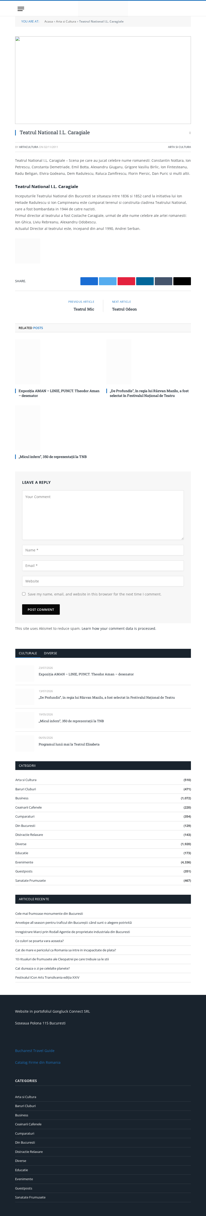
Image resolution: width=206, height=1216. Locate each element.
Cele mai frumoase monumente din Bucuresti (49, 913)
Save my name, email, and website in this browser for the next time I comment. (95, 594)
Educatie (21, 853)
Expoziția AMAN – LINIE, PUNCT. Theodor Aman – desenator (59, 393)
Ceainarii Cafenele (28, 807)
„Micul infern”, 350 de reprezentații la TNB (53, 456)
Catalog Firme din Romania (38, 1062)
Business (21, 798)
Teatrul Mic (84, 309)
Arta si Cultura (66, 21)
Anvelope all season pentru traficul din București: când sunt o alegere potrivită (73, 922)
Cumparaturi (24, 816)
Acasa (48, 21)
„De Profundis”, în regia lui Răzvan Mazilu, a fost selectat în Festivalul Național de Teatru (149, 393)
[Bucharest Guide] (103, 9)
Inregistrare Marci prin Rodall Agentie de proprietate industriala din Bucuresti (72, 932)
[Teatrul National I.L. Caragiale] (103, 80)
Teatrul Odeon (124, 309)
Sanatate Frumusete (30, 880)
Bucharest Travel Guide (35, 1050)
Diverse (50, 653)
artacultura (28, 147)
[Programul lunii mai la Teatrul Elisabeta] (24, 743)
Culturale (28, 653)
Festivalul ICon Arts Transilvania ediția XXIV (47, 977)
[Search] (186, 9)
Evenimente (24, 862)
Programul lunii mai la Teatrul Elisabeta (69, 744)
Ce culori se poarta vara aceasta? (39, 941)
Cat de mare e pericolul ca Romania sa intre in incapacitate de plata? (65, 950)
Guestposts (23, 871)
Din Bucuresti (25, 825)
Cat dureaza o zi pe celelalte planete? (42, 968)
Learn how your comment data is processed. (119, 628)
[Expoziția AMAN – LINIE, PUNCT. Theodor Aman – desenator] (57, 361)
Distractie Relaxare (29, 834)
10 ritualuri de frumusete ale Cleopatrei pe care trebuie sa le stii (62, 959)
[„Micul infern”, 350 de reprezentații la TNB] (57, 427)
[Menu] (21, 9)
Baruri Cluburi (25, 789)
